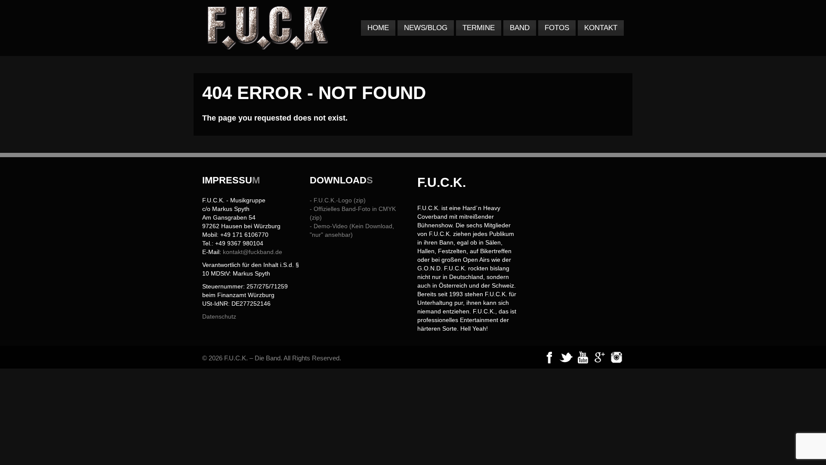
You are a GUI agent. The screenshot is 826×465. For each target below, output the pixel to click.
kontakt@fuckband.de (252, 251)
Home (378, 28)
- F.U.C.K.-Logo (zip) (338, 200)
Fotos (557, 28)
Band (520, 28)
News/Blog (425, 28)
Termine (478, 28)
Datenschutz (219, 316)
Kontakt (600, 28)
